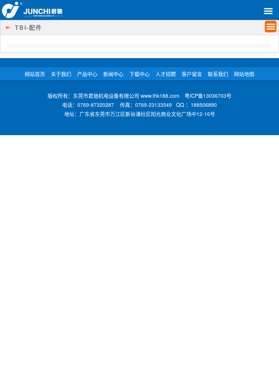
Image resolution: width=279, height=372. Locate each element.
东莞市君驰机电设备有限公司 (106, 95)
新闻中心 (113, 73)
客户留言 (192, 73)
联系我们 (218, 73)
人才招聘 (165, 73)
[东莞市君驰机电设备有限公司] (32, 10)
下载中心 (139, 73)
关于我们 (61, 73)
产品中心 (87, 73)
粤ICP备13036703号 (208, 95)
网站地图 (244, 73)
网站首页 (35, 73)
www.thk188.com (160, 95)
